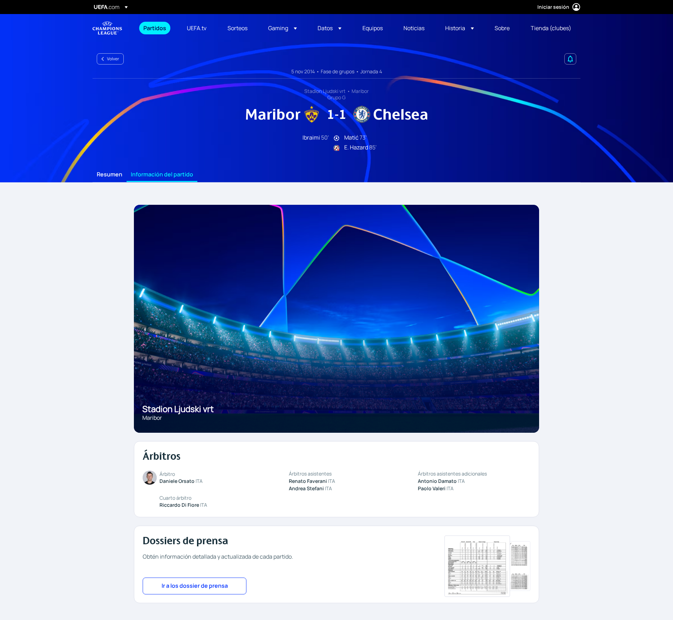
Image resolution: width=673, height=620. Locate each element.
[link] (155, 28)
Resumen (109, 174)
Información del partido (162, 174)
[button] (282, 28)
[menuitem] (156, 28)
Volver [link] (113, 59)
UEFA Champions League (107, 28)
